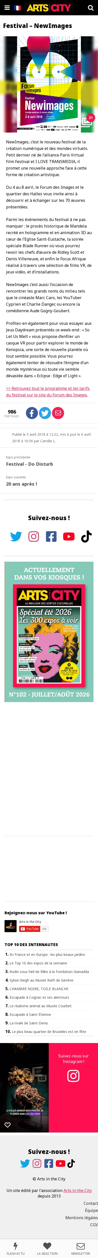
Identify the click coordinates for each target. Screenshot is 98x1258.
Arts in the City (78, 1190)
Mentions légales (81, 1217)
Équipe (91, 1210)
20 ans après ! (21, 484)
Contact (91, 1203)
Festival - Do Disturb (29, 464)
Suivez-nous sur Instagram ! (73, 1058)
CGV (94, 1225)
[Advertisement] (49, 769)
